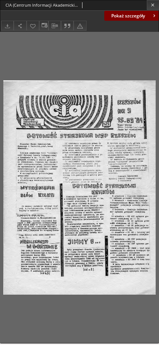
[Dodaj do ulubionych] (33, 26)
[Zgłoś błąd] (80, 26)
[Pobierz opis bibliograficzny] (54, 26)
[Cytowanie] (67, 26)
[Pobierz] (7, 26)
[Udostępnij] (20, 26)
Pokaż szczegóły (128, 16)
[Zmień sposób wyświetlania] (43, 26)
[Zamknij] (153, 5)
